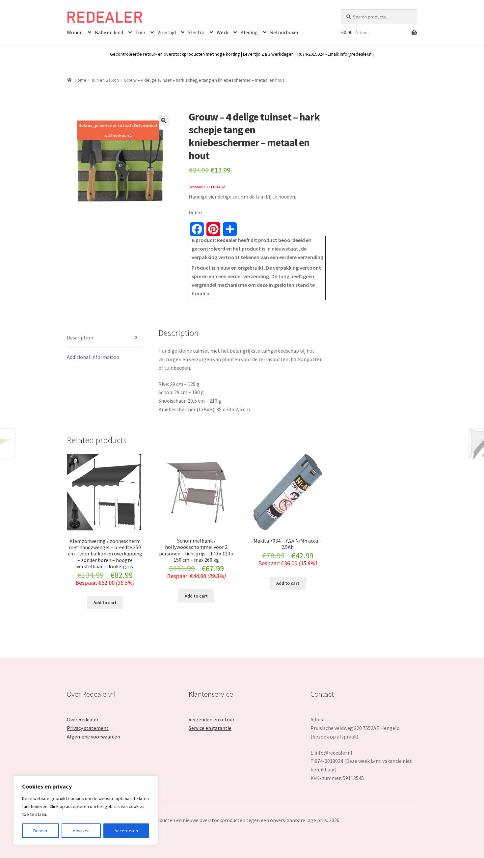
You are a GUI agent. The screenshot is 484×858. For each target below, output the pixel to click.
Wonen (75, 32)
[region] (85, 810)
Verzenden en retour (211, 719)
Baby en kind (109, 32)
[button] (163, 120)
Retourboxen (285, 32)
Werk (222, 32)
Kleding (249, 32)
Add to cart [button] (105, 602)
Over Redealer (82, 719)
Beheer (40, 831)
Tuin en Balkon (105, 80)
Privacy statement (88, 728)
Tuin (140, 32)
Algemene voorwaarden (93, 736)
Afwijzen (81, 831)
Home (80, 80)
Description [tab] (80, 337)
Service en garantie (210, 728)
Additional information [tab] (93, 357)
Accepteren (126, 831)
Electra (196, 32)
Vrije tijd (166, 32)
